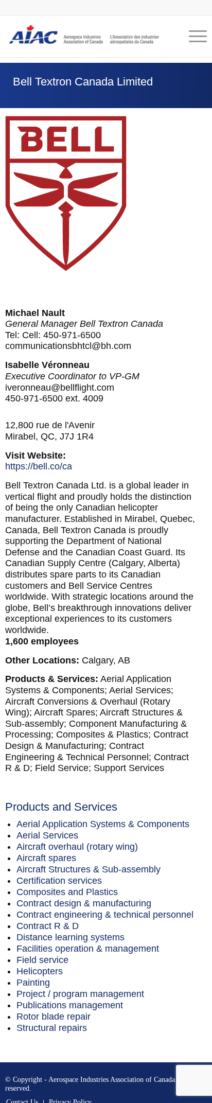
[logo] (85, 36)
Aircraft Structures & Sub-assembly (88, 869)
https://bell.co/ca (38, 466)
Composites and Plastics (67, 892)
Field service (42, 960)
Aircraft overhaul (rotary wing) (77, 847)
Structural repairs (51, 1028)
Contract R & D (47, 926)
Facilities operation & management (87, 948)
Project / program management (80, 994)
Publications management (69, 1005)
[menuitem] (193, 36)
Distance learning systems (70, 937)
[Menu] (193, 36)
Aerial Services (47, 835)
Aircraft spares (46, 858)
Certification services (59, 881)
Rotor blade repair (53, 1016)
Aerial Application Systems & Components (102, 824)
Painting (33, 982)
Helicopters (39, 971)
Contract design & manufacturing (83, 903)
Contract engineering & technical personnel (104, 914)
